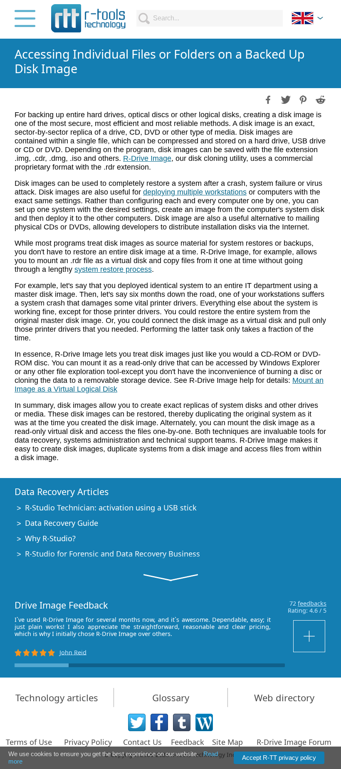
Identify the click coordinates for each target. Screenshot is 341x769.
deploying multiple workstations (195, 192)
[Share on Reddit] (319, 99)
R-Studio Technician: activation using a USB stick (111, 508)
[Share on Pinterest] (302, 99)
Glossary (170, 697)
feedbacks (312, 603)
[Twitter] (137, 722)
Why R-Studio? (50, 538)
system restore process (113, 269)
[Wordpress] (204, 722)
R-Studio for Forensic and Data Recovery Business (112, 554)
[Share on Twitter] (285, 99)
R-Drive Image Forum (294, 742)
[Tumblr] (181, 722)
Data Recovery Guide (61, 523)
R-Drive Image (147, 158)
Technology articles (56, 697)
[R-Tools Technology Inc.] (88, 18)
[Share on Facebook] (267, 99)
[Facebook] (159, 722)
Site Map (227, 742)
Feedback (187, 742)
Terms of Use (29, 742)
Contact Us (142, 742)
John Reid (72, 652)
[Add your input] (309, 636)
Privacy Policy (88, 742)
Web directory (284, 697)
